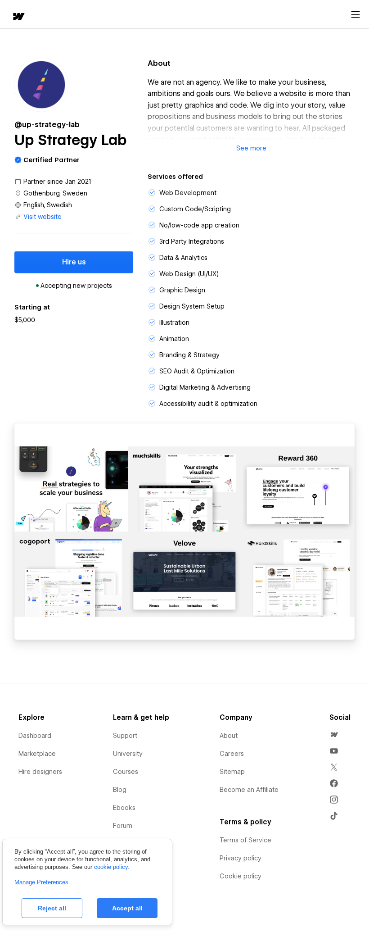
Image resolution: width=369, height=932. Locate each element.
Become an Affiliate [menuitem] (249, 789)
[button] (251, 148)
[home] (18, 17)
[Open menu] (355, 15)
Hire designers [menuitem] (40, 771)
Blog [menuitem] (119, 789)
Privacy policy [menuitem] (240, 858)
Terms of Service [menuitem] (245, 840)
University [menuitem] (128, 753)
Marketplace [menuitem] (37, 753)
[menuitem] (333, 734)
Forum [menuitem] (122, 825)
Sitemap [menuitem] (232, 771)
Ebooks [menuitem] (124, 807)
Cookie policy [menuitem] (240, 876)
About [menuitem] (229, 735)
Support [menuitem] (125, 735)
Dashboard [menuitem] (34, 735)
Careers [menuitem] (232, 753)
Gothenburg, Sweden (55, 193)
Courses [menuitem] (125, 771)
